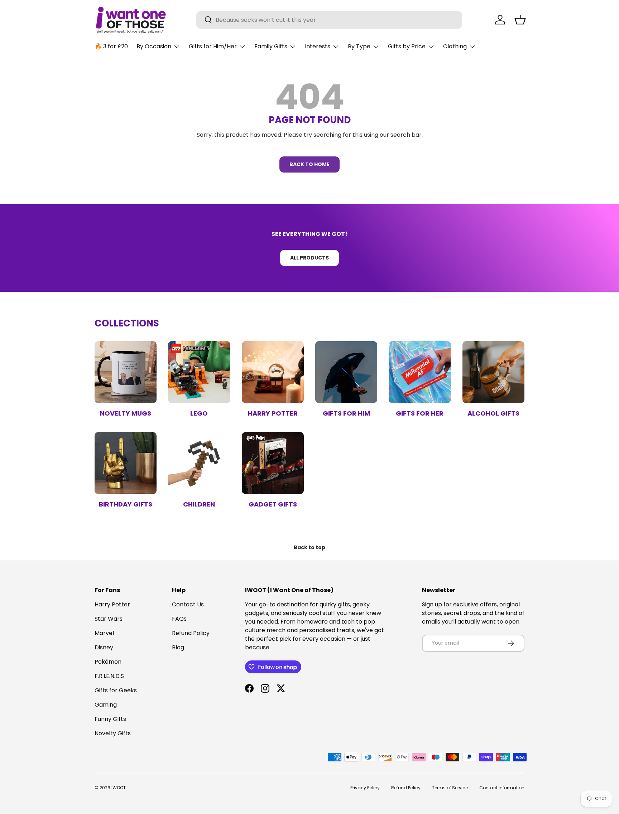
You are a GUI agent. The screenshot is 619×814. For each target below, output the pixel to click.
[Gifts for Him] (346, 372)
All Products (309, 257)
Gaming (106, 705)
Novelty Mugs (125, 413)
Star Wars (109, 619)
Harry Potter (273, 413)
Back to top (309, 547)
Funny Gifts (110, 719)
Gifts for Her (419, 413)
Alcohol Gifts (493, 413)
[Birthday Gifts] (126, 463)
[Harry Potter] (273, 372)
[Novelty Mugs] (126, 372)
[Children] (199, 463)
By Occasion (153, 46)
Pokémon (108, 662)
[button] (520, 20)
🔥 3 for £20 (111, 46)
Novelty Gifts (113, 733)
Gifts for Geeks (116, 690)
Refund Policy (191, 633)
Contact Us (188, 604)
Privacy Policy (365, 788)
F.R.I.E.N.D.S (109, 676)
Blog (178, 647)
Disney (104, 647)
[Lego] (199, 372)
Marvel (104, 633)
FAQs (179, 619)
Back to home (309, 164)
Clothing (455, 46)
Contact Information (501, 788)
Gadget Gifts (273, 504)
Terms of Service (450, 788)
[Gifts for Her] (420, 372)
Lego (199, 413)
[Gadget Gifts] (273, 463)
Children (199, 504)
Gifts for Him (346, 413)
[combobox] (329, 20)
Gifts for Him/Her (213, 46)
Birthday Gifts (125, 504)
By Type (359, 46)
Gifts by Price (407, 46)
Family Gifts (270, 46)
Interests (317, 46)
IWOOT (118, 788)
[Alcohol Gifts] (493, 372)
